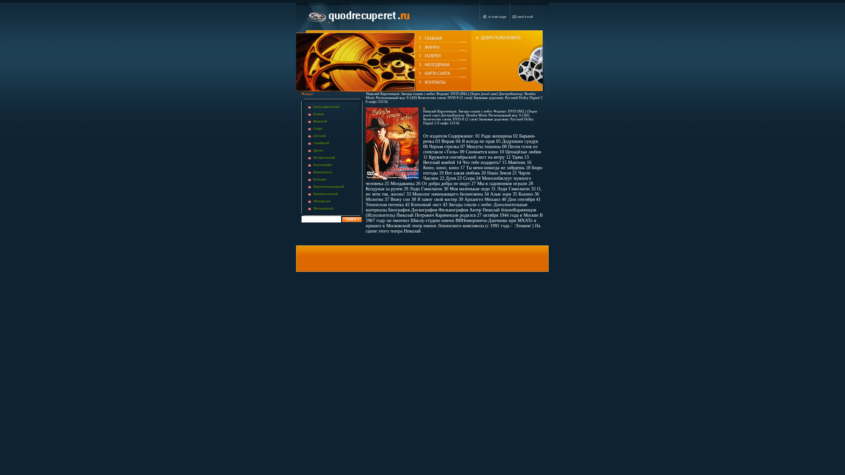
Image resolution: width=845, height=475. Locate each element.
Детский (319, 136)
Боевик (318, 114)
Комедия (319, 179)
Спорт (318, 128)
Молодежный (323, 208)
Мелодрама (321, 201)
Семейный (321, 143)
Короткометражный (328, 186)
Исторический (324, 157)
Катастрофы (322, 165)
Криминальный (325, 194)
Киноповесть (322, 172)
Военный (320, 121)
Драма (318, 150)
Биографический (326, 107)
